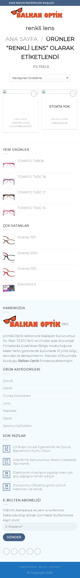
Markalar (10, 411)
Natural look (60, 122)
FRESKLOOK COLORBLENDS (21, 124)
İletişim (55, 567)
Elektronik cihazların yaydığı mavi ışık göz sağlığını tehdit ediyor (43, 474)
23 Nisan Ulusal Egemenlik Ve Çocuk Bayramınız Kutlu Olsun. (42, 449)
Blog (43, 567)
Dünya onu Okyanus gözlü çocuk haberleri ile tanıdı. (39, 487)
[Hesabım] (75, 12)
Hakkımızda (27, 567)
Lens (6, 403)
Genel (7, 388)
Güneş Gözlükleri (17, 396)
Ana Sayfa (21, 38)
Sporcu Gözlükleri (17, 426)
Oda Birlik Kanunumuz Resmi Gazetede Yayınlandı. (44, 461)
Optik (7, 418)
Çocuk (8, 381)
